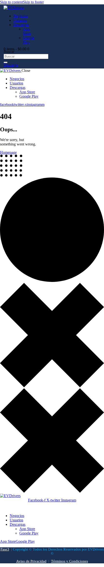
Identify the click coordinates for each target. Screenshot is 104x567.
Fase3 (4, 549)
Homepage (8, 152)
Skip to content (11, 2)
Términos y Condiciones (69, 561)
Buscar (9, 52)
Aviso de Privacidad (31, 561)
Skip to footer (33, 2)
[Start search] (5, 62)
